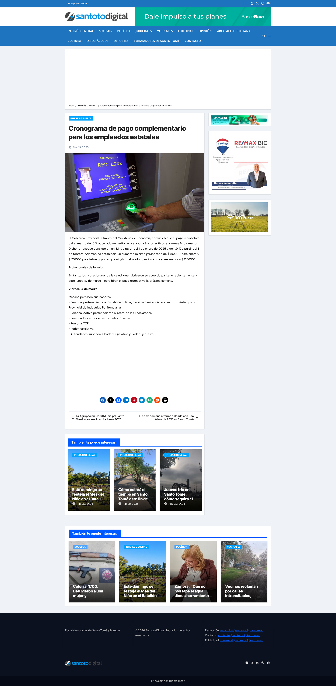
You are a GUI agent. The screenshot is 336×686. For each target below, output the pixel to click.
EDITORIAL (186, 31)
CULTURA (74, 41)
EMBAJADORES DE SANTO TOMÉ (157, 41)
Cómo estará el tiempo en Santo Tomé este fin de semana (133, 496)
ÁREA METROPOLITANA (234, 31)
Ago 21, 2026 (130, 503)
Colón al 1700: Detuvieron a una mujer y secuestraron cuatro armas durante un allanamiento (91, 598)
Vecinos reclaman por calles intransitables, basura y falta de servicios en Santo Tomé (241, 598)
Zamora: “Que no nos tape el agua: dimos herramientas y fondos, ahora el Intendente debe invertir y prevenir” (192, 598)
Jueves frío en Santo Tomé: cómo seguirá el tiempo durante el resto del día (180, 498)
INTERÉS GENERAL (81, 31)
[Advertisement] (168, 77)
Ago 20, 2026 (177, 503)
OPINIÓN (205, 31)
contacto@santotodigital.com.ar (239, 635)
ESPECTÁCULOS (97, 41)
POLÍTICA (124, 31)
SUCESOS (105, 31)
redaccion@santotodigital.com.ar (241, 630)
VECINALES (165, 31)
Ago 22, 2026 (85, 503)
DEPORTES (121, 41)
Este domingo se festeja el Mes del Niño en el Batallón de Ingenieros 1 (88, 496)
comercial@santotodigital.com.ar (241, 640)
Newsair (158, 681)
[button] (269, 36)
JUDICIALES (144, 31)
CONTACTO (193, 41)
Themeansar (176, 681)
